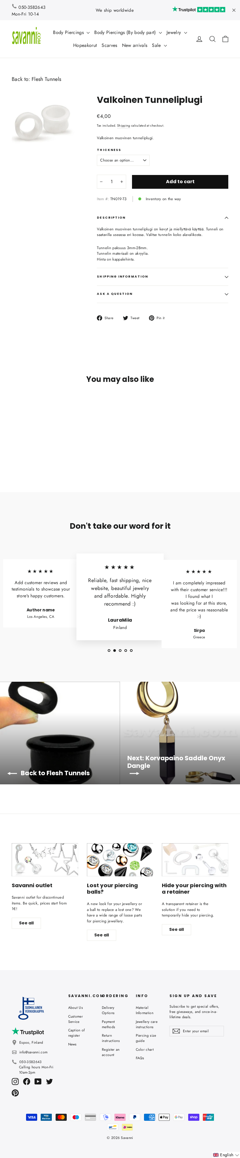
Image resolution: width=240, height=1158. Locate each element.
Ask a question (115, 294)
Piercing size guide (146, 1038)
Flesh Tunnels (46, 79)
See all (26, 923)
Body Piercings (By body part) (125, 32)
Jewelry (175, 32)
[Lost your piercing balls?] (120, 859)
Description (111, 217)
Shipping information (122, 276)
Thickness (109, 150)
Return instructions (111, 1038)
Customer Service (75, 1019)
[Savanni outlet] (45, 859)
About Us (75, 1007)
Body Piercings (69, 32)
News (72, 1044)
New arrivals (135, 45)
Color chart (145, 1049)
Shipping (123, 125)
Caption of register (76, 1033)
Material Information (145, 1010)
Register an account (111, 1052)
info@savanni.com (33, 1052)
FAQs (140, 1058)
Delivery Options (108, 1010)
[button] (226, 1155)
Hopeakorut (85, 45)
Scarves (109, 45)
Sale (157, 45)
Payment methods (108, 1024)
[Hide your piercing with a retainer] (195, 859)
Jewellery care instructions (147, 1024)
